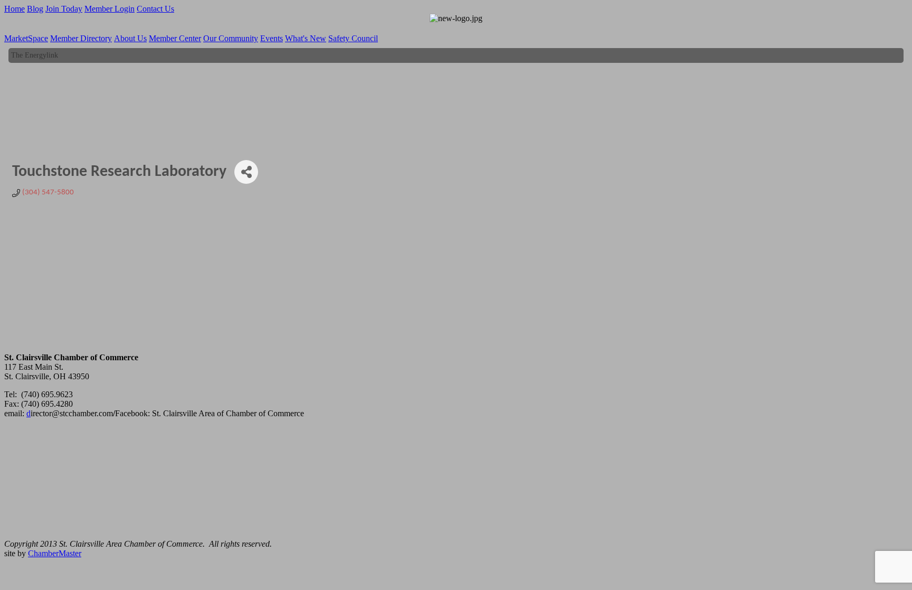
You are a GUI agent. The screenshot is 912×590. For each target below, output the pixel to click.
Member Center (175, 38)
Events (271, 38)
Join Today (63, 8)
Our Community (230, 38)
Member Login (109, 8)
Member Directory (81, 38)
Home (14, 8)
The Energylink (34, 53)
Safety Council (353, 38)
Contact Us (155, 8)
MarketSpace (26, 38)
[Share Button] (246, 172)
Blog (35, 8)
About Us (130, 38)
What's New (305, 38)
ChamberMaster (54, 553)
